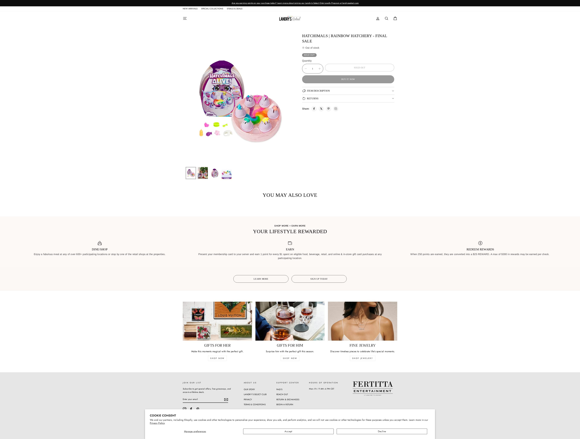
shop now (217, 358)
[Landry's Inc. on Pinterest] (198, 409)
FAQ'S (279, 389)
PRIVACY (248, 399)
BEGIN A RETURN (284, 404)
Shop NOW (290, 358)
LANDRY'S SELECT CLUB (255, 394)
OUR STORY (249, 389)
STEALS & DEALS (234, 8)
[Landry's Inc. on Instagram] (184, 409)
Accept (288, 431)
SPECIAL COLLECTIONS (212, 8)
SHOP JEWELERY (362, 358)
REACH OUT (282, 394)
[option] (290, 3)
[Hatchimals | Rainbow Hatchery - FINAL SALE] (314, 108)
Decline (382, 431)
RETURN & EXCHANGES (287, 399)
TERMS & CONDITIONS (255, 404)
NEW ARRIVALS (190, 8)
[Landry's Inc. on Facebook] (191, 409)
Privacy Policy (157, 423)
